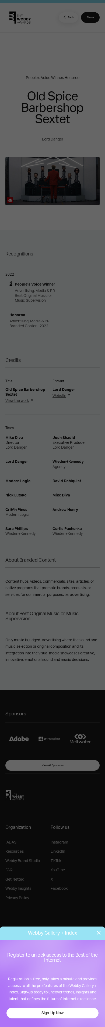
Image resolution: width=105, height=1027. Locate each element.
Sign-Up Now (52, 1013)
